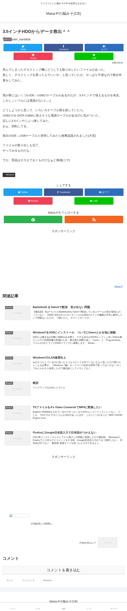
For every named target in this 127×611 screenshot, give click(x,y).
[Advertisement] (63, 257)
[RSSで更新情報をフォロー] (94, 219)
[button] (117, 398)
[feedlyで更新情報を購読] (33, 219)
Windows (10, 175)
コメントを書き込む (64, 570)
